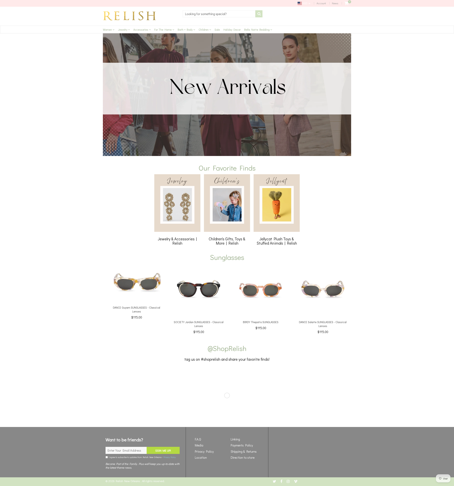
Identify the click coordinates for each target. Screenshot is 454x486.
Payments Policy (242, 445)
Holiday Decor (232, 29)
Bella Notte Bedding (257, 29)
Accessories (141, 29)
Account (321, 3)
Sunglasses (227, 257)
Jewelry (123, 29)
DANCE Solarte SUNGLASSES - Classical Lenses (323, 324)
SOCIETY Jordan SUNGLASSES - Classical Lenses (198, 324)
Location (201, 457)
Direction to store (242, 457)
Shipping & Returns (244, 451)
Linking (235, 439)
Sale (217, 29)
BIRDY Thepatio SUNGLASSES (260, 322)
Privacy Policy (170, 457)
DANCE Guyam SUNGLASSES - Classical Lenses (136, 309)
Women (108, 29)
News (335, 3)
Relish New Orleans (128, 481)
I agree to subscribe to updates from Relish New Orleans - (142, 457)
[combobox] (219, 13)
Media (199, 445)
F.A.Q (198, 439)
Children (204, 29)
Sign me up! (163, 450)
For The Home (163, 29)
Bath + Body (185, 29)
